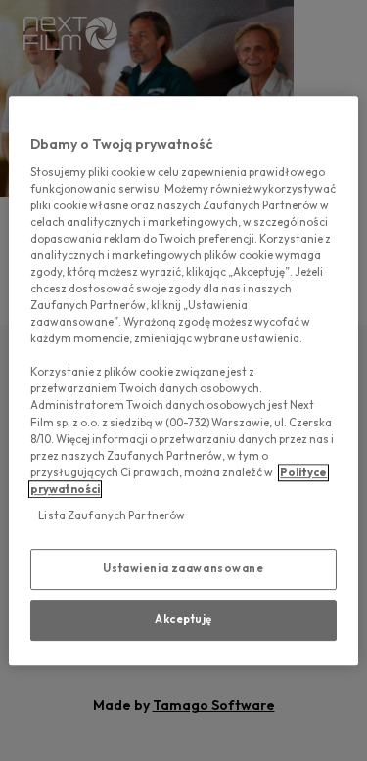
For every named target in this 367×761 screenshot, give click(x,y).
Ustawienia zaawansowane (183, 568)
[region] (183, 380)
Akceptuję (183, 619)
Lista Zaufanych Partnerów (111, 515)
